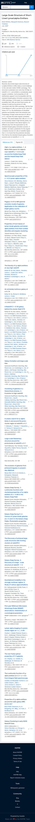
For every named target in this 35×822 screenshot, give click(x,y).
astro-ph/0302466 (20, 573)
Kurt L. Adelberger (10, 635)
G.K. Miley (15, 708)
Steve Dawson (9, 181)
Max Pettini (8, 639)
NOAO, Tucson (15, 191)
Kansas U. (23, 595)
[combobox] (20, 7)
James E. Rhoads (14, 183)
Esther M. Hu (15, 163)
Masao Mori (8, 473)
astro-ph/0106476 (15, 734)
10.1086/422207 (10, 534)
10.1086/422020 (10, 434)
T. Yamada (15, 426)
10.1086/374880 (13, 575)
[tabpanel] (17, 443)
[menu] (26, 2)
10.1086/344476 (10, 509)
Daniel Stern (11, 189)
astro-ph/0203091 (19, 354)
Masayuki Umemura (17, 22)
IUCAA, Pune (21, 587)
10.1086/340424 (13, 356)
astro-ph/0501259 (15, 714)
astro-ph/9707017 (15, 219)
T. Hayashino (23, 426)
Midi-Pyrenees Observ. (20, 315)
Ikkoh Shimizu (6, 22)
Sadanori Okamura (10, 525)
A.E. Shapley (8, 658)
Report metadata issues (17, 778)
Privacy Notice (17, 758)
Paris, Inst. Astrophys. (18, 211)
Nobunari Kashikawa (11, 528)
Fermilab (12, 728)
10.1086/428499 (10, 555)
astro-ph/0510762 (20, 454)
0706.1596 (10, 35)
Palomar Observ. (21, 633)
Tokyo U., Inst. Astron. (14, 317)
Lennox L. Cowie (10, 161)
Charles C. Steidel (10, 633)
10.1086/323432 (10, 669)
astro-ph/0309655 (15, 532)
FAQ (17, 771)
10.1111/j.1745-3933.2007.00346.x (16, 37)
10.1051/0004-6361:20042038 (15, 717)
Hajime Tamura (16, 448)
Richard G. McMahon (19, 294)
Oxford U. (22, 680)
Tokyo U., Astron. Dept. (19, 241)
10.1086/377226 (13, 624)
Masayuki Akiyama (10, 547)
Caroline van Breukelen (12, 680)
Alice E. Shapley (9, 637)
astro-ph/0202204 (14, 507)
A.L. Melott (15, 595)
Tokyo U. (11, 245)
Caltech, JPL (20, 189)
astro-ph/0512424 (10, 481)
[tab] (8, 142)
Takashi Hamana (10, 233)
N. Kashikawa (15, 569)
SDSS (6, 726)
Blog (17, 798)
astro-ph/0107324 (14, 667)
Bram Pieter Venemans (11, 706)
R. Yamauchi (15, 428)
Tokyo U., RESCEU (12, 243)
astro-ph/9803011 (20, 282)
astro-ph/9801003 (14, 169)
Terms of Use (18, 761)
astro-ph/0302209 (19, 621)
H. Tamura (8, 428)
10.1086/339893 (10, 736)
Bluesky (17, 801)
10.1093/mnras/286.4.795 (17, 384)
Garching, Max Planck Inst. (20, 376)
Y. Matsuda (8, 426)
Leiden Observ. (9, 682)
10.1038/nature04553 (12, 483)
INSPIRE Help (17, 774)
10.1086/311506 (13, 284)
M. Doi (22, 569)
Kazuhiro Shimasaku (20, 499)
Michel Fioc (8, 211)
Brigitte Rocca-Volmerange (13, 213)
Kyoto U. (7, 315)
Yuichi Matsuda (9, 446)
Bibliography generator (18, 788)
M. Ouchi (20, 567)
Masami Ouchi (15, 237)
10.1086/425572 (10, 197)
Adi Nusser (13, 370)
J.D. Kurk (21, 708)
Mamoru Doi (14, 503)
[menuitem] (25, 2)
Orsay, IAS (17, 215)
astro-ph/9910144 (15, 647)
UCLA (14, 473)
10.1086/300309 (10, 171)
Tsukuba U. (14, 477)
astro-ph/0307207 (19, 252)
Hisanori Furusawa (10, 501)
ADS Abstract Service (13, 39)
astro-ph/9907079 (16, 300)
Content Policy (17, 755)
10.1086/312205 (10, 302)
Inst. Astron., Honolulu (19, 270)
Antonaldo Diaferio (10, 402)
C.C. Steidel (16, 658)
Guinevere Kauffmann (11, 366)
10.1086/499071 (13, 456)
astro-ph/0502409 (22, 691)
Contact (17, 807)
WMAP (7, 615)
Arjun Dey (7, 191)
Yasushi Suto (19, 245)
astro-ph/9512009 (22, 382)
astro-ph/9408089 (22, 599)
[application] (17, 66)
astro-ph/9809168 (22, 410)
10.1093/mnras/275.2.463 (17, 601)
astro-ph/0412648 (15, 553)
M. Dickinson (14, 641)
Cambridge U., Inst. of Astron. (16, 313)
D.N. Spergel (22, 615)
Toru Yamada (19, 446)
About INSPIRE (17, 752)
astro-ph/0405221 (10, 432)
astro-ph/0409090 (15, 195)
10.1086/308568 (10, 649)
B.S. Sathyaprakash (11, 587)
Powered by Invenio (18, 816)
